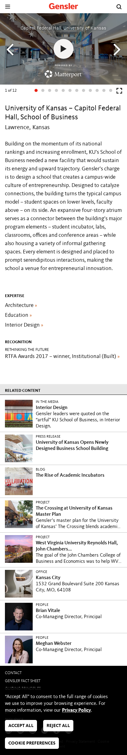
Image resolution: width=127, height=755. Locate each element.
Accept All (21, 726)
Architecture (21, 305)
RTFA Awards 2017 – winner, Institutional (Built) (62, 356)
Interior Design (24, 325)
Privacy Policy (76, 710)
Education (18, 315)
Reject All (58, 726)
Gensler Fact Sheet (22, 681)
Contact (13, 673)
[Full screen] (119, 92)
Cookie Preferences (31, 743)
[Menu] (7, 6)
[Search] (119, 7)
